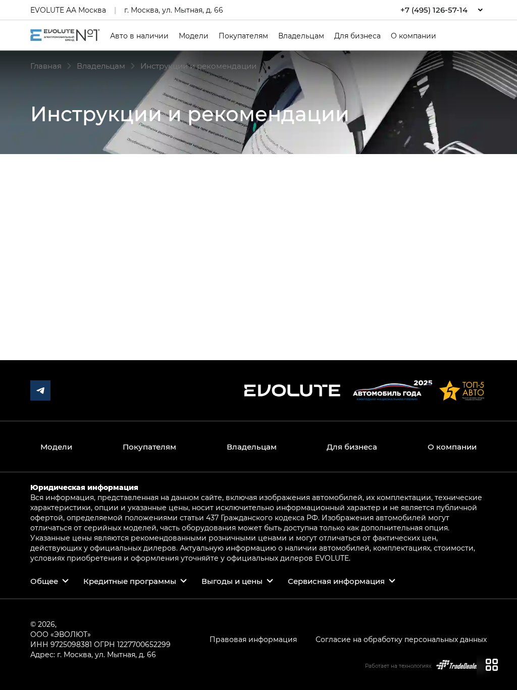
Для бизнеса (357, 35)
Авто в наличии (139, 35)
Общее (44, 581)
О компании (413, 35)
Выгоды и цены (232, 581)
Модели (194, 35)
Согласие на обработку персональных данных (401, 639)
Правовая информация (253, 639)
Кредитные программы (129, 581)
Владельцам (301, 35)
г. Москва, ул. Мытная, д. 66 (173, 10)
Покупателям (243, 35)
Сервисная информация (336, 581)
